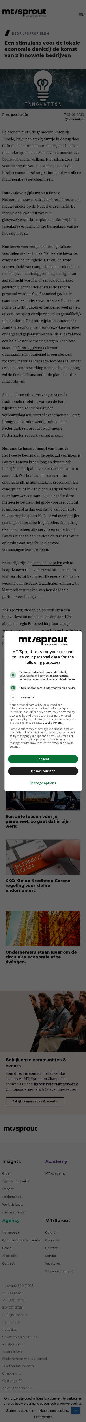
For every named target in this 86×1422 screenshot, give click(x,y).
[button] (43, 697)
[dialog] (43, 711)
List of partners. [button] (52, 723)
